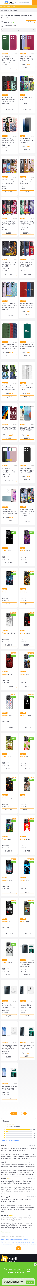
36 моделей (22, 177)
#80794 (15, 95)
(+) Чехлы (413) (9, 22)
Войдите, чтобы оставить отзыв (10, 1140)
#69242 (15, 507)
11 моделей (22, 918)
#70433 (32, 301)
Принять (29, 1282)
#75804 (32, 218)
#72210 (32, 383)
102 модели (5, 383)
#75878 (15, 1083)
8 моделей (22, 218)
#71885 (15, 424)
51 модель (22, 136)
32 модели (4, 136)
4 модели (4, 918)
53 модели (22, 424)
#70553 (15, 465)
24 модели (22, 548)
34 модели (4, 671)
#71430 (32, 424)
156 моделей (23, 300)
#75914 (32, 1001)
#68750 (32, 507)
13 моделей (22, 712)
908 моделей (23, 1001)
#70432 (15, 342)
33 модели (4, 712)
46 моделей (22, 506)
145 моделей (5, 424)
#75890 (32, 1042)
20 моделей (22, 589)
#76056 (15, 218)
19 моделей (22, 836)
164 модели (22, 342)
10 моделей (22, 877)
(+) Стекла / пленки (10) (10, 25)
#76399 (32, 177)
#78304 (15, 136)
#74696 (32, 259)
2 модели (4, 218)
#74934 (15, 259)
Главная (3, 10)
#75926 (15, 1001)
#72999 (32, 136)
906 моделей (5, 1083)
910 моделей (23, 1042)
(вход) (28, 64)
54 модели (22, 94)
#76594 (15, 177)
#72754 (32, 342)
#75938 (32, 960)
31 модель (4, 589)
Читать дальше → (7, 1232)
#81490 (32, 53)
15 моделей (5, 548)
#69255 (32, 465)
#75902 (15, 1042)
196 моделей (5, 94)
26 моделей (5, 177)
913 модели (5, 1042)
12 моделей (22, 754)
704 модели (5, 1001)
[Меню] (2, 3)
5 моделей (4, 300)
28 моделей (5, 465)
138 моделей (5, 53)
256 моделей (23, 465)
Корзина (34, 0)
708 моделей (23, 959)
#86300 (15, 53)
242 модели (5, 506)
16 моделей (22, 259)
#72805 (15, 383)
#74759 (15, 301)
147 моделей (23, 53)
